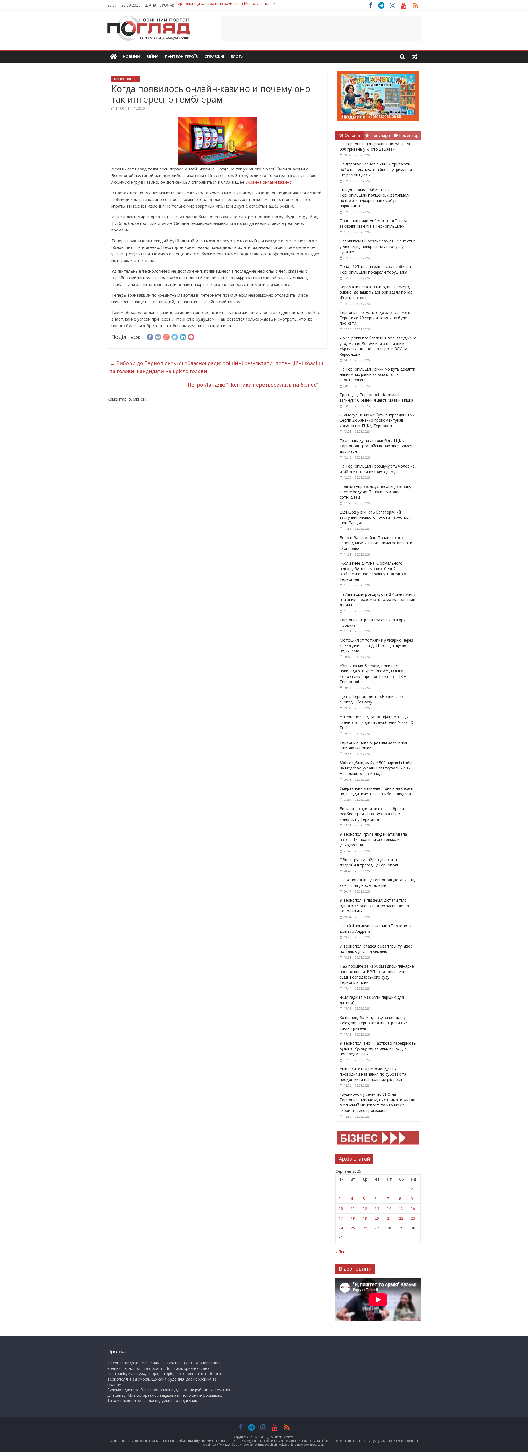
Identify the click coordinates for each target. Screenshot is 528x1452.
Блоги (237, 56)
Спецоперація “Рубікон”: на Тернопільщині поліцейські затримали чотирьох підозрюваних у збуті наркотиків (375, 198)
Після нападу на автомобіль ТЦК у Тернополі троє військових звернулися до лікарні (376, 446)
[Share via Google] (166, 336)
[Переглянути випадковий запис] (415, 56)
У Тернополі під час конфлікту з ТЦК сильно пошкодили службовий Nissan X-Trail (377, 722)
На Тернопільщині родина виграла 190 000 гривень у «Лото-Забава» (375, 146)
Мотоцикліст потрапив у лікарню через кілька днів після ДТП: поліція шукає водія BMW (376, 645)
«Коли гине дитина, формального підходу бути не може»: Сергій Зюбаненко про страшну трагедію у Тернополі (373, 571)
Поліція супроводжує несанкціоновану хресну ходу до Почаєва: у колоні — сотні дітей (375, 492)
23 (413, 1218)
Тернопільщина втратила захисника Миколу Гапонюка (373, 745)
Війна (152, 56)
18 (353, 1218)
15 (401, 1208)
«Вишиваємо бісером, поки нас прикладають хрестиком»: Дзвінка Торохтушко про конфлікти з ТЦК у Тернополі (373, 673)
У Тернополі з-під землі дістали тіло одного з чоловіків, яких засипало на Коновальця (374, 905)
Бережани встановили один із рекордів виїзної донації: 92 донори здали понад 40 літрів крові (376, 292)
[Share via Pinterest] (191, 336)
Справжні (214, 56)
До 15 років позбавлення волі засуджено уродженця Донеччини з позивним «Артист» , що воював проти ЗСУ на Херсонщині (378, 346)
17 (341, 1218)
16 (413, 1208)
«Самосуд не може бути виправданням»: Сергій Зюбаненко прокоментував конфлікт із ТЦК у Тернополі (377, 420)
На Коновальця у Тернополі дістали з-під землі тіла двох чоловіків (378, 882)
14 (389, 1208)
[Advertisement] (321, 28)
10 (341, 1208)
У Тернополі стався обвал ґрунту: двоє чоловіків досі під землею (376, 948)
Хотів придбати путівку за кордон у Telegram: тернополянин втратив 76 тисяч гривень (374, 1023)
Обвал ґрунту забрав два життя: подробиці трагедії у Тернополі (370, 862)
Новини (131, 56)
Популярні (380, 135)
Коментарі (409, 135)
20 (377, 1218)
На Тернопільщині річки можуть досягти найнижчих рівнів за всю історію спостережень (377, 374)
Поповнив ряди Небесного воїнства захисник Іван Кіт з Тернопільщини (373, 223)
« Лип (340, 1251)
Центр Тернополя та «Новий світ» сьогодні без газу (372, 699)
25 (353, 1227)
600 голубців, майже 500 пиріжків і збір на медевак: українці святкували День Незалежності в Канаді (376, 768)
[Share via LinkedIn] (183, 336)
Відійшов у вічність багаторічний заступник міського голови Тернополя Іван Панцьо (376, 517)
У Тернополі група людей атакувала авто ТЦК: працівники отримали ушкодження (373, 840)
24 (341, 1227)
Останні (352, 135)
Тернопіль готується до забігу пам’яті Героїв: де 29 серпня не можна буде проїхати (375, 318)
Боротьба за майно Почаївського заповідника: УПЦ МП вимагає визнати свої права (376, 543)
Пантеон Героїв (181, 56)
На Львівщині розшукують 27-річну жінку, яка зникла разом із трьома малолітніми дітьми (378, 600)
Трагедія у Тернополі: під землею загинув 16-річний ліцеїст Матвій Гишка (376, 397)
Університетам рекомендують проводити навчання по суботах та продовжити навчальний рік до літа (373, 1074)
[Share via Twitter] (174, 336)
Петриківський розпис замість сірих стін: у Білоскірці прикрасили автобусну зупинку (377, 246)
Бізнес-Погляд (125, 78)
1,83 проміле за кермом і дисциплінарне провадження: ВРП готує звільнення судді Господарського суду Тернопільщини (377, 974)
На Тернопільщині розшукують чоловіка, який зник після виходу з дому (378, 468)
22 (401, 1218)
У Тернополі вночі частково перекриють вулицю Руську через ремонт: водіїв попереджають (378, 1048)
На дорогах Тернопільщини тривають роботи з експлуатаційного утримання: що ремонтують (376, 169)
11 (353, 1208)
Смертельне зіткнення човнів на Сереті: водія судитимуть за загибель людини (377, 791)
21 (389, 1218)
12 (365, 1208)
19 (365, 1218)
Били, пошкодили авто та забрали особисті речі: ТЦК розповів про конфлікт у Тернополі (372, 814)
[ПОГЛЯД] (113, 57)
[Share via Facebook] (150, 336)
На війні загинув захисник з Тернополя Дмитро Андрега (227, 5)
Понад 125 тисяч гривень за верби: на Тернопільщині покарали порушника (375, 269)
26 (365, 1227)
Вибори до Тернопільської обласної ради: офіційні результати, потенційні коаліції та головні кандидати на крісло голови (216, 367)
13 (377, 1208)
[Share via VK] (158, 336)
